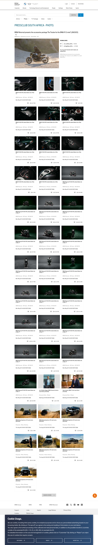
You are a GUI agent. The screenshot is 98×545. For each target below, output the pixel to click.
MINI (40, 505)
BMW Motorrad (53, 505)
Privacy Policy (67, 510)
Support (17, 510)
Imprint (39, 510)
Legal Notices (52, 510)
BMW (30, 505)
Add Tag (73, 15)
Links (27, 510)
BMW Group (18, 505)
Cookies (17, 513)
